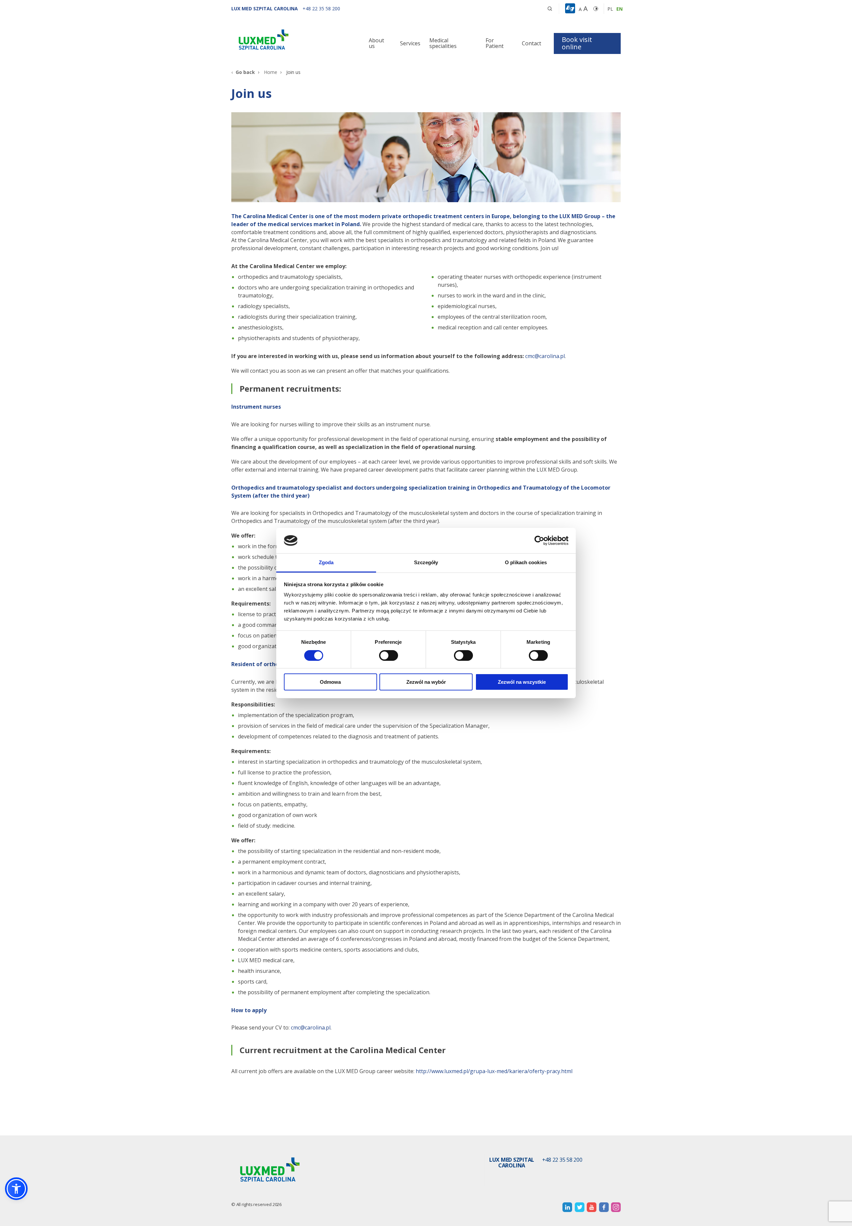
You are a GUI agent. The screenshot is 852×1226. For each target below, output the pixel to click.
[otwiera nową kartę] (567, 1207)
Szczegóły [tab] (426, 562)
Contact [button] (531, 43)
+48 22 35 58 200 (562, 1160)
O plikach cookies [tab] (526, 562)
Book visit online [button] (577, 43)
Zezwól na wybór (426, 682)
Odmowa (330, 682)
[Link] (292, 41)
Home (270, 72)
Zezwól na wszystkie (522, 682)
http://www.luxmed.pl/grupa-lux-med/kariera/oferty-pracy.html (494, 1071)
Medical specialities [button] (443, 43)
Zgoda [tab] (326, 562)
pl (610, 8)
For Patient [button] (495, 43)
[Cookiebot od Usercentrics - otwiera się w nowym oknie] (539, 541)
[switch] (388, 655)
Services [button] (410, 43)
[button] (549, 8)
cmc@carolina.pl (545, 356)
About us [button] (376, 43)
